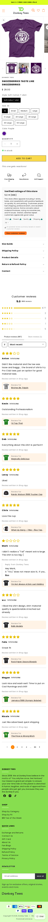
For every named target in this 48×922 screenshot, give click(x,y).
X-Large (7, 116)
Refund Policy (8, 852)
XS (5, 110)
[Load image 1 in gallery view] (11, 68)
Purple (4, 133)
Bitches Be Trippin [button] (19, 387)
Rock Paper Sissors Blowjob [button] (24, 661)
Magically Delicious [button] (20, 459)
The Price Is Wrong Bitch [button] (23, 736)
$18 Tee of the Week (12, 818)
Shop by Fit (7, 814)
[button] (3, 10)
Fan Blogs (6, 845)
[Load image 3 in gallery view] (36, 68)
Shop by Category (10, 811)
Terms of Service (10, 855)
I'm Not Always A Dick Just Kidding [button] (27, 584)
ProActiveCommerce (24, 919)
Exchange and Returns (12, 832)
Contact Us (7, 836)
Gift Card (6, 839)
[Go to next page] (40, 747)
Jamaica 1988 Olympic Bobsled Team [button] (26, 700)
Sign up (40, 876)
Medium (24, 110)
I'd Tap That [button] (17, 423)
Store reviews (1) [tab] (35, 337)
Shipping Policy (9, 848)
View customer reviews (15, 233)
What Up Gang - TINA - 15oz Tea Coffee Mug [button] (26, 530)
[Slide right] (45, 69)
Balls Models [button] (17, 626)
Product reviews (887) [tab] (13, 337)
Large (35, 110)
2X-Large (19, 116)
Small (13, 110)
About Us (6, 842)
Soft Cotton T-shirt (11, 99)
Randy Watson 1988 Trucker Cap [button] (26, 494)
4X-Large (8, 122)
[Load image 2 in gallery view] (23, 68)
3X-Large (32, 116)
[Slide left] (3, 69)
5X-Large (21, 122)
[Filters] (4, 344)
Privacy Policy (8, 858)
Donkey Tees (23, 916)
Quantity (7, 139)
